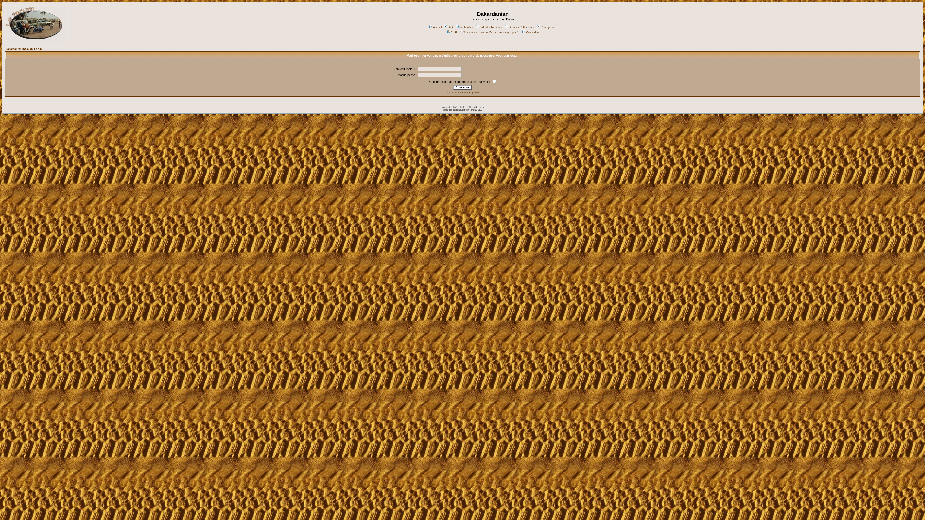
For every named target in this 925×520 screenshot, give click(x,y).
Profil (454, 32)
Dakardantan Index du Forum (24, 48)
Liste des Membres (491, 27)
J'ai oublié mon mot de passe (462, 92)
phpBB (455, 107)
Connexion (532, 32)
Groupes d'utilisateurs (521, 27)
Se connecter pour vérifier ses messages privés (491, 32)
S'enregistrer (548, 27)
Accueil (437, 27)
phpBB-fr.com (463, 109)
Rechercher (466, 27)
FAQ (450, 27)
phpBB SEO (476, 109)
